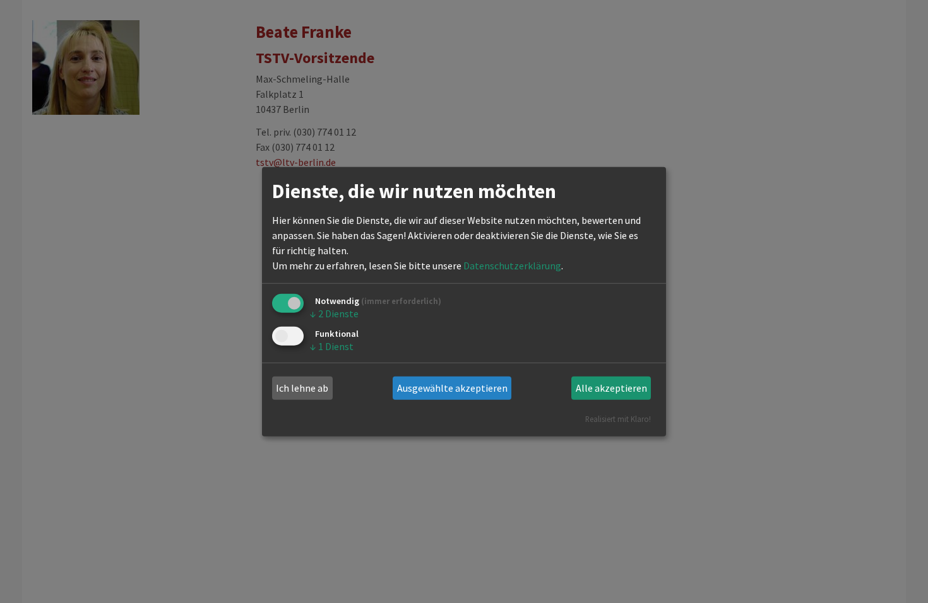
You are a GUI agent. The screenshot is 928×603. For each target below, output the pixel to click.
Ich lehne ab (302, 388)
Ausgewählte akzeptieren (452, 388)
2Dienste (334, 313)
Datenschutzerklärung (512, 265)
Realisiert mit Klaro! (618, 418)
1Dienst (332, 346)
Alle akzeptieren (611, 388)
